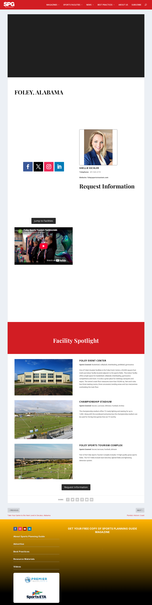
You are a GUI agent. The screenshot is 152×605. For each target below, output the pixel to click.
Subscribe (136, 5)
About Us (123, 5)
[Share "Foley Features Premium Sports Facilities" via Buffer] (82, 499)
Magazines (51, 5)
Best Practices (105, 5)
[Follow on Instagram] (49, 166)
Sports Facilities (71, 5)
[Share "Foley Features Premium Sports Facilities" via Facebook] (67, 499)
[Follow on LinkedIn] (59, 166)
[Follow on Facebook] (28, 166)
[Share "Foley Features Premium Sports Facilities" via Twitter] (72, 499)
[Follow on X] (38, 166)
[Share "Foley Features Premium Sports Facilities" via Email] (86, 499)
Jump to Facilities (43, 220)
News (89, 5)
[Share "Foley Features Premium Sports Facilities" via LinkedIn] (77, 499)
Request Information (76, 487)
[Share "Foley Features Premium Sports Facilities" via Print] (91, 499)
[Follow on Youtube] (25, 529)
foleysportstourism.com (97, 177)
